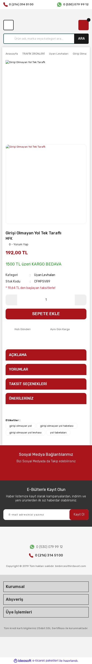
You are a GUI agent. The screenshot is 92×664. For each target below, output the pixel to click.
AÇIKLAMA (18, 355)
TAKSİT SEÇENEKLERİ (28, 384)
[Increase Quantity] (80, 300)
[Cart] (83, 25)
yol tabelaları (58, 432)
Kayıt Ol (79, 514)
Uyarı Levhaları (44, 275)
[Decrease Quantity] (11, 300)
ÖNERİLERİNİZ (21, 398)
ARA (81, 38)
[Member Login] (8, 25)
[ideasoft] (22, 661)
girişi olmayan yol (20, 425)
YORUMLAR (18, 369)
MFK (9, 238)
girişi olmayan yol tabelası (56, 425)
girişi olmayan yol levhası (25, 432)
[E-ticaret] (45, 661)
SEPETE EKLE (46, 313)
